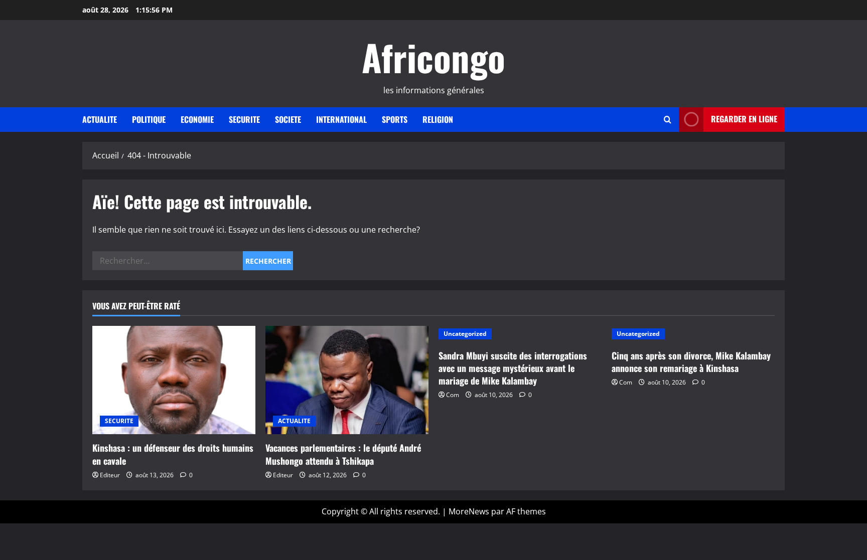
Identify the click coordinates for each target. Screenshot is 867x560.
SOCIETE (288, 119)
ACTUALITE (99, 119)
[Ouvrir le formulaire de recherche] (667, 119)
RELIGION (437, 119)
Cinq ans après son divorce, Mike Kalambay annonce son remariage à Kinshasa (691, 362)
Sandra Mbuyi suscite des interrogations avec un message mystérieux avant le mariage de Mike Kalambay (513, 368)
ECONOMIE (197, 119)
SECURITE (244, 119)
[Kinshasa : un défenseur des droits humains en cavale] (173, 380)
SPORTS (394, 119)
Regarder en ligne (744, 119)
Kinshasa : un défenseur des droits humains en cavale (172, 454)
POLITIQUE (149, 119)
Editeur (110, 475)
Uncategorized (465, 333)
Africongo (433, 57)
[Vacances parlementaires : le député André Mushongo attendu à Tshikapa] (346, 380)
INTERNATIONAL (341, 119)
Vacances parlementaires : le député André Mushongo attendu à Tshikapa (343, 454)
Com (452, 395)
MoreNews (469, 511)
